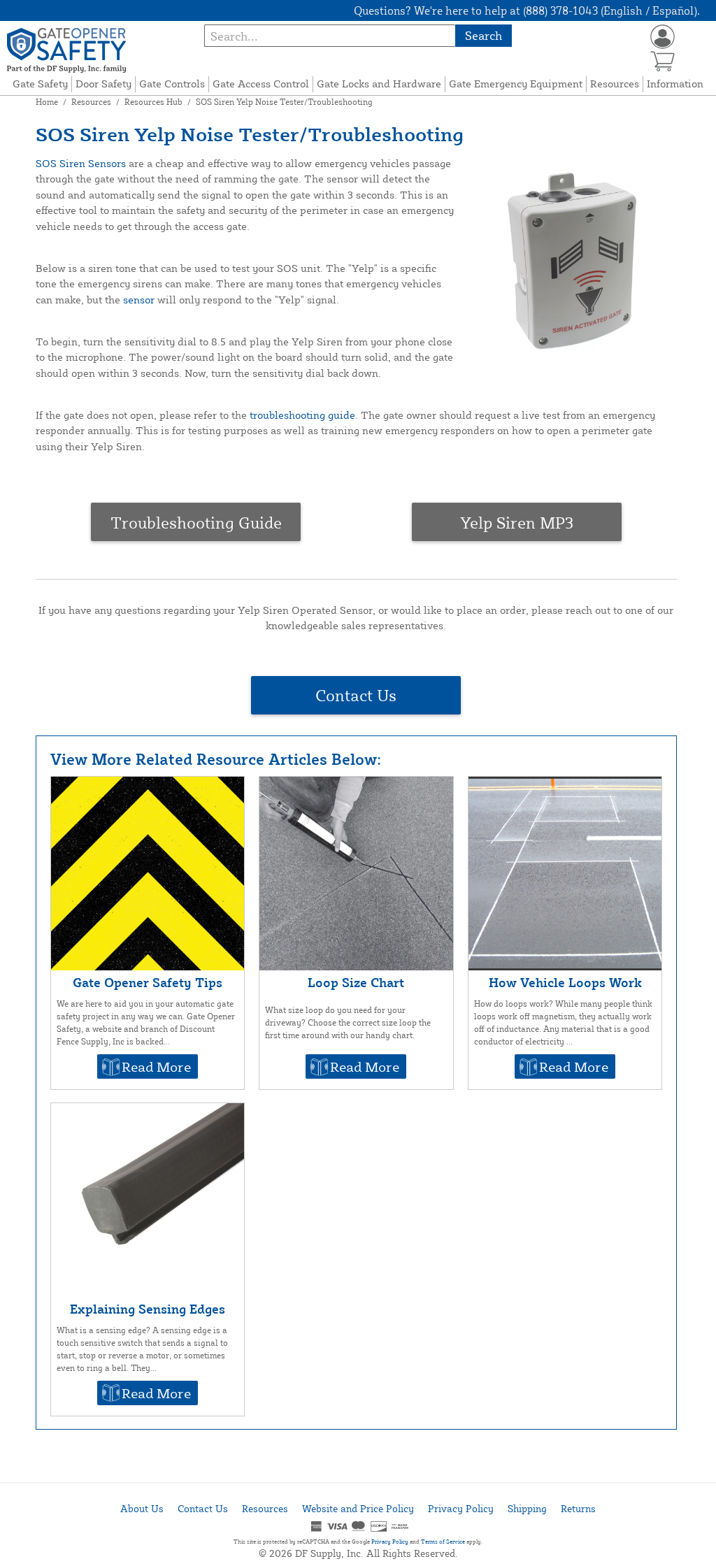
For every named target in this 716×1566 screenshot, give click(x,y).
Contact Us (355, 695)
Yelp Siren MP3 (516, 522)
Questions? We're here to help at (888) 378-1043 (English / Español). (527, 10)
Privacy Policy (461, 1508)
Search (483, 35)
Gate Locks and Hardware (379, 83)
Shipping (527, 1508)
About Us (142, 1508)
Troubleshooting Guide (196, 522)
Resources (614, 83)
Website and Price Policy (358, 1508)
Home (47, 101)
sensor (139, 299)
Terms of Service (443, 1541)
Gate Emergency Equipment (515, 83)
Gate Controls (172, 83)
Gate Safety (40, 83)
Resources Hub (153, 101)
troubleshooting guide (302, 415)
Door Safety (103, 83)
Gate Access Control (261, 83)
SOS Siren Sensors (81, 163)
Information (675, 83)
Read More (156, 1066)
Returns (578, 1508)
